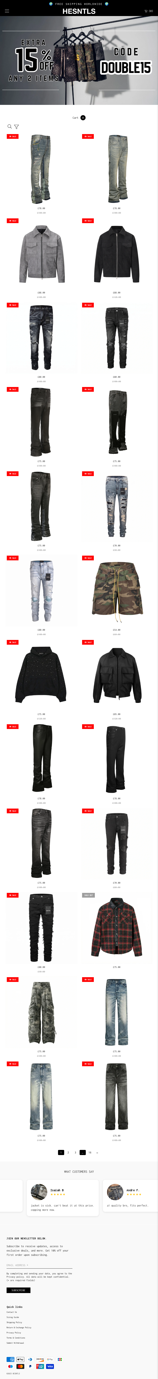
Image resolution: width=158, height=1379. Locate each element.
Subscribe (19, 1290)
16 (89, 1152)
